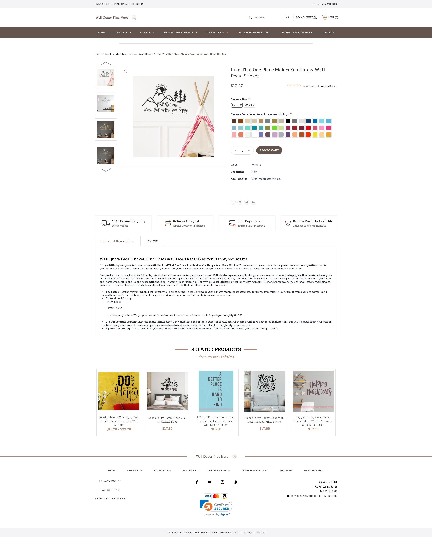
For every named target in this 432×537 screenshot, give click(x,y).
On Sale (329, 32)
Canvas (145, 32)
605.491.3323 (330, 491)
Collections (215, 32)
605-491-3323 (329, 4)
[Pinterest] (253, 202)
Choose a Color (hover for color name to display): (261, 114)
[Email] (239, 202)
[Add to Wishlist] (134, 384)
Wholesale (134, 470)
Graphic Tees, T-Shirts (296, 32)
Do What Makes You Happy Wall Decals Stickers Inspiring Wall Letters (118, 420)
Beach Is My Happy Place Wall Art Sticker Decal (167, 419)
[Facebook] (233, 202)
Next (106, 169)
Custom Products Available (313, 221)
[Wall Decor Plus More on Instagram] (222, 482)
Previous (106, 63)
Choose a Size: (241, 99)
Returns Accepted (186, 221)
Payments (189, 470)
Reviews (152, 241)
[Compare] (134, 393)
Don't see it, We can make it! (309, 225)
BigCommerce (222, 532)
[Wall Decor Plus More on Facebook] (196, 482)
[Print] (246, 202)
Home (101, 32)
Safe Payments (249, 221)
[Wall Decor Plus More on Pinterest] (235, 482)
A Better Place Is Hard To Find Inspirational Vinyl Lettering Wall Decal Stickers (216, 420)
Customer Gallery (254, 470)
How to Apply (314, 470)
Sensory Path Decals (178, 32)
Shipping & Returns (110, 498)
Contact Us (162, 470)
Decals (122, 32)
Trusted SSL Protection (251, 225)
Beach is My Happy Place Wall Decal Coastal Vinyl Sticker (264, 419)
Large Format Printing (253, 32)
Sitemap (260, 532)
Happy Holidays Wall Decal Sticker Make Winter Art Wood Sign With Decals (313, 420)
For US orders (120, 225)
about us (285, 470)
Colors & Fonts (219, 470)
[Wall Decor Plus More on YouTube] (209, 482)
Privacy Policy (110, 481)
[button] (216, 507)
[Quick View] (134, 375)
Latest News (110, 489)
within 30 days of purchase (189, 225)
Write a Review (329, 86)
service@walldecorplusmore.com (314, 496)
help (111, 470)
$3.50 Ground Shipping (128, 221)
